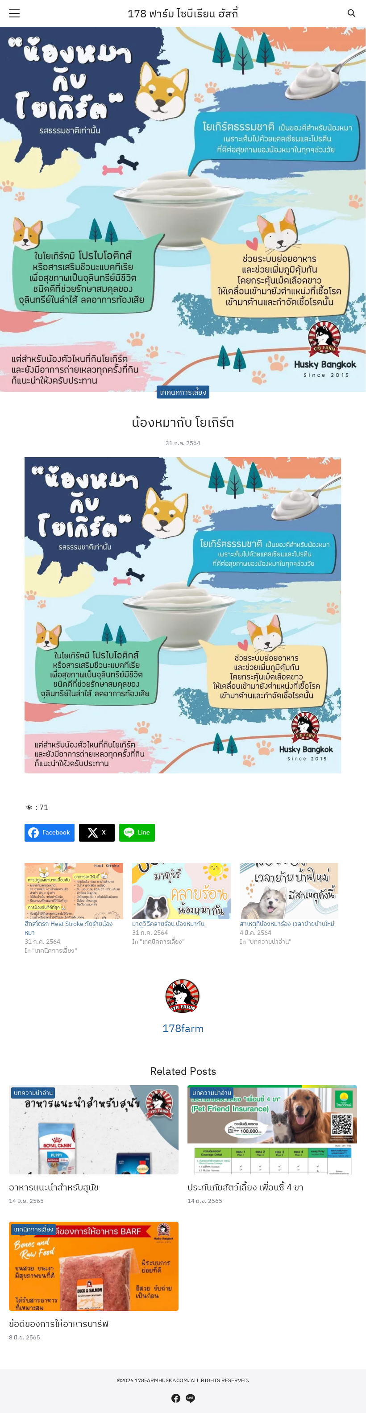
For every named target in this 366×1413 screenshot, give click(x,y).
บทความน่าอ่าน (33, 1093)
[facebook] (176, 1398)
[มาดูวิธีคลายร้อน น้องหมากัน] (181, 891)
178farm (183, 1028)
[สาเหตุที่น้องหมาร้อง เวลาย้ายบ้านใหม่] (289, 891)
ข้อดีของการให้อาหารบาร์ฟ (58, 1324)
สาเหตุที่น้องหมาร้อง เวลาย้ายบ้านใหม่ (287, 924)
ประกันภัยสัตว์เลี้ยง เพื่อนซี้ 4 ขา (245, 1187)
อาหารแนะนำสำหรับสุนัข (54, 1187)
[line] (190, 1398)
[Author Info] (183, 1011)
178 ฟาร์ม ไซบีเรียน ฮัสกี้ (183, 13)
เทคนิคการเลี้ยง (183, 392)
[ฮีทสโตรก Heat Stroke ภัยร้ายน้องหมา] (74, 891)
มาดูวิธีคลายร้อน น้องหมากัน (168, 924)
